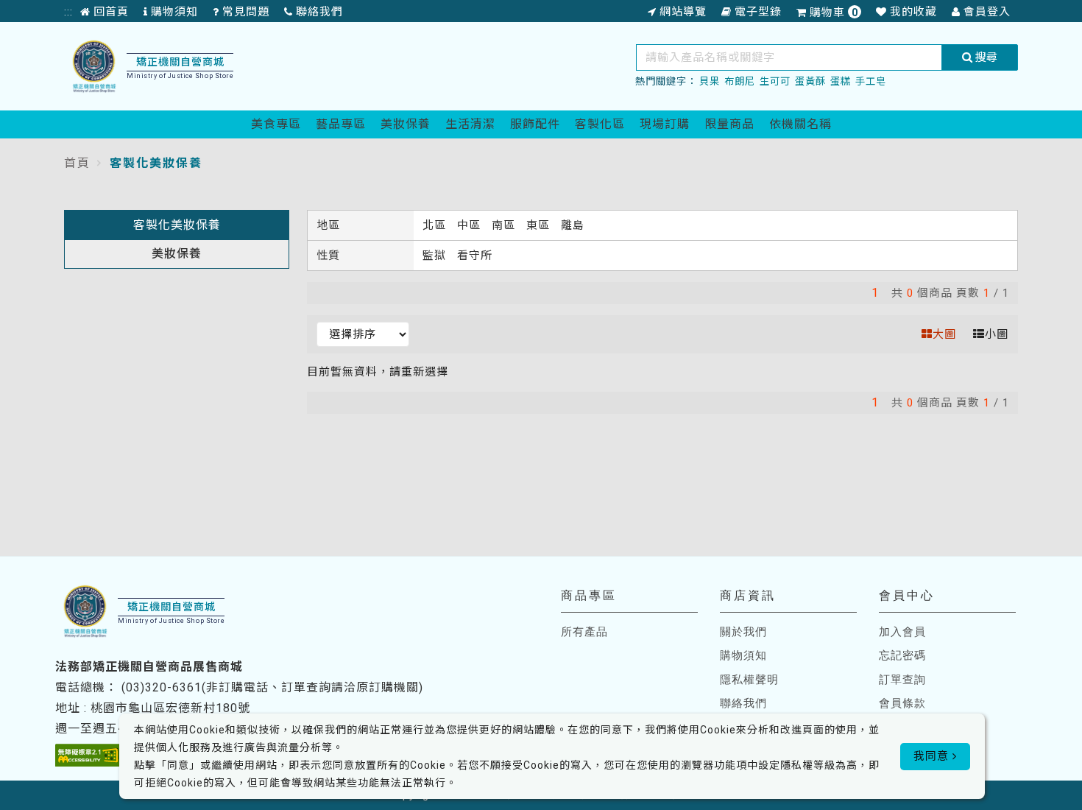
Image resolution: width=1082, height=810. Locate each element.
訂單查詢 (902, 679)
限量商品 (729, 124)
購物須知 (743, 655)
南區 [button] (505, 225)
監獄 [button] (436, 255)
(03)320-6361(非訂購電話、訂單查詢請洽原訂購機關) (272, 687)
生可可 (775, 81)
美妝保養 (406, 124)
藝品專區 (341, 124)
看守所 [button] (474, 255)
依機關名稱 (800, 124)
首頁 (77, 163)
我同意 (932, 756)
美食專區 (276, 124)
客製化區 (600, 124)
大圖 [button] (944, 334)
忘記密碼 (902, 655)
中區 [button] (470, 225)
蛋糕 (840, 81)
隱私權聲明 (749, 679)
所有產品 (584, 631)
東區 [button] (540, 225)
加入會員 (902, 631)
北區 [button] (436, 225)
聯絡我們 (743, 703)
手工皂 (870, 81)
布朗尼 (739, 81)
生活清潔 (470, 124)
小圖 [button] (996, 334)
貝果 (709, 81)
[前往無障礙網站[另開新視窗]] (87, 755)
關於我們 (743, 631)
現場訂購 (665, 124)
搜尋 (984, 57)
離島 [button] (572, 225)
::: (68, 12)
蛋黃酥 (810, 81)
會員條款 (902, 703)
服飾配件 (535, 124)
